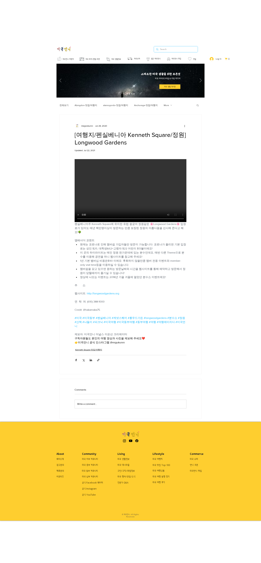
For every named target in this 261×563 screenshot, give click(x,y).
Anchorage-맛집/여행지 (146, 105)
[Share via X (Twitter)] (83, 360)
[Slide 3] (131, 93)
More (166, 105)
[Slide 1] (127, 93)
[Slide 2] (129, 94)
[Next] (201, 81)
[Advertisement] (90, 21)
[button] (197, 105)
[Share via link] (98, 360)
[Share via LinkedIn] (90, 360)
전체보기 (64, 105)
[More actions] (184, 126)
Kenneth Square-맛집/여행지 (88, 350)
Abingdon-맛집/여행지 (86, 105)
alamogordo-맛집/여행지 (115, 105)
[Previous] (60, 81)
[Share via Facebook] (76, 360)
